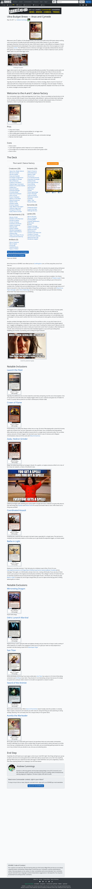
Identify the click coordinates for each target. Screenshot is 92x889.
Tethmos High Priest (15, 208)
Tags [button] (45, 2)
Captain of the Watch (15, 182)
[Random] (80, 5)
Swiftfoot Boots (14, 247)
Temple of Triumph (33, 234)
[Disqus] (36, 808)
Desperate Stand (32, 207)
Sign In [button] (82, 2)
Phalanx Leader (14, 203)
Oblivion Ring (13, 233)
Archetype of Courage (16, 179)
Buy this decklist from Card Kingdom (18, 252)
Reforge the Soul (32, 211)
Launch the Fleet (32, 209)
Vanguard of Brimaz (15, 210)
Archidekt (36, 883)
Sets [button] (41, 2)
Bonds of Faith (14, 217)
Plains (30, 224)
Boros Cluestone (14, 242)
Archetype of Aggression (16, 177)
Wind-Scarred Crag (33, 237)
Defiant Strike (31, 181)
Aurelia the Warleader (17, 715)
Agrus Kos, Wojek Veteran (17, 171)
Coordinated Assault (33, 177)
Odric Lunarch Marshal (17, 617)
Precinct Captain (14, 205)
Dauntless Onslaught (33, 179)
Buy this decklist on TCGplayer (16, 255)
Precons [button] (36, 2)
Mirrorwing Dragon (16, 588)
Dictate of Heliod (14, 220)
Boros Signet (13, 244)
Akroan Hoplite (14, 174)
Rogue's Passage (32, 226)
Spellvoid (65, 883)
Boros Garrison (32, 216)
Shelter (30, 190)
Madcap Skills (13, 227)
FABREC (60, 883)
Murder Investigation (15, 230)
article (15, 48)
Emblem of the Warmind (16, 219)
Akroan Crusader (14, 173)
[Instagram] (46, 881)
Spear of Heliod (14, 249)
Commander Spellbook (51, 883)
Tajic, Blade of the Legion (16, 206)
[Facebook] (43, 881)
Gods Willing (31, 184)
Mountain (31, 223)
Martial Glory (31, 187)
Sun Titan (11, 650)
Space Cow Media (29, 883)
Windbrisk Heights (33, 239)
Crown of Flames (14, 222)
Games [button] (11, 5)
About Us (35, 879)
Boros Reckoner (14, 181)
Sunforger (12, 245)
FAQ (4, 5)
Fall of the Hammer (33, 182)
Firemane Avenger (15, 190)
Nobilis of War (14, 202)
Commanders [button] (28, 2)
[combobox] (68, 1)
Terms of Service (55, 879)
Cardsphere (42, 883)
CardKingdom (38, 263)
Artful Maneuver (32, 173)
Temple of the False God (34, 232)
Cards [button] (20, 2)
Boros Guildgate (32, 218)
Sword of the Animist (17, 682)
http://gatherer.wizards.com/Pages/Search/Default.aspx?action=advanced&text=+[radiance (32, 570)
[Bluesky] (40, 881)
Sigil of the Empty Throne (17, 235)
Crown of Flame (14, 402)
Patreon (37, 5)
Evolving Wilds (32, 219)
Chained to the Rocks (15, 223)
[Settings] (86, 5)
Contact (40, 879)
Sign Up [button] (88, 2)
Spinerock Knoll (32, 229)
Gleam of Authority (15, 225)
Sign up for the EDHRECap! (36, 786)
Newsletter (28, 5)
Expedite (30, 198)
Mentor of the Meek (15, 198)
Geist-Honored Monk (15, 194)
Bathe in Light (31, 174)
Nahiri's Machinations (16, 231)
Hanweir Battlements (33, 221)
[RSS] (49, 881)
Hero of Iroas (13, 195)
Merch (20, 5)
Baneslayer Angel (33, 647)
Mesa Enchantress (15, 200)
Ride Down (31, 189)
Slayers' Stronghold (33, 228)
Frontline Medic (14, 192)
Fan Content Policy (52, 886)
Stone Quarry (31, 231)
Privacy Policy (46, 879)
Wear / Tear (31, 200)
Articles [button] (15, 2)
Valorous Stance (32, 195)
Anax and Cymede (15, 176)
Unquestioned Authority (16, 236)
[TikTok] (52, 881)
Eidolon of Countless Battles (17, 185)
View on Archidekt (53, 163)
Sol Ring (18, 678)
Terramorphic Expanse (34, 236)
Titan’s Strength (11, 290)
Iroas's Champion (14, 197)
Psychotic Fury (32, 185)
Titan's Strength (32, 194)
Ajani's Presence (32, 171)
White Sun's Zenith (33, 197)
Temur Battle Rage (33, 192)
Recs (43, 5)
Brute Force (31, 176)
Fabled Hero (13, 187)
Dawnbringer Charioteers (17, 184)
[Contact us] (83, 5)
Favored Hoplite (14, 189)
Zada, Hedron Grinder (16, 211)
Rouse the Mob (32, 202)
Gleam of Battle (14, 228)
